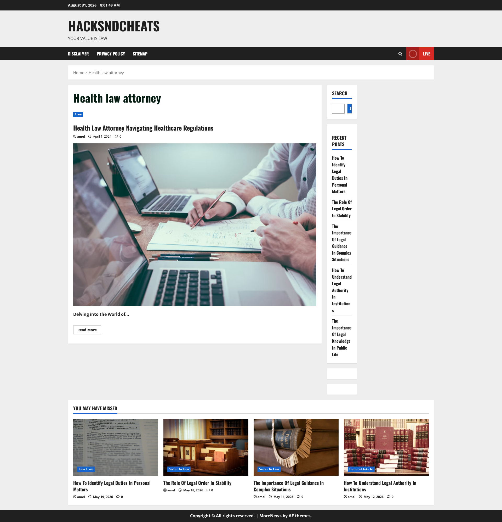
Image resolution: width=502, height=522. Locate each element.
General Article (361, 469)
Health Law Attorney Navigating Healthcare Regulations (143, 127)
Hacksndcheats (114, 25)
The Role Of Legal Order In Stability (342, 208)
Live (426, 53)
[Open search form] (400, 54)
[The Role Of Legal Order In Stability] (205, 447)
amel (81, 136)
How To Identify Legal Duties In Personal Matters (339, 174)
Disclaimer (78, 53)
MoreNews (270, 516)
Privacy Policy (111, 53)
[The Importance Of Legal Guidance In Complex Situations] (296, 447)
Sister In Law (179, 469)
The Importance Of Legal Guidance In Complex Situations (342, 243)
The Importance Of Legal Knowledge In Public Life (342, 337)
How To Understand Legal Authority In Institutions (342, 290)
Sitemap (140, 53)
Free (78, 114)
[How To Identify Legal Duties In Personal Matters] (115, 447)
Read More (89, 330)
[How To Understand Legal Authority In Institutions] (386, 447)
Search (339, 93)
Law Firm (86, 469)
